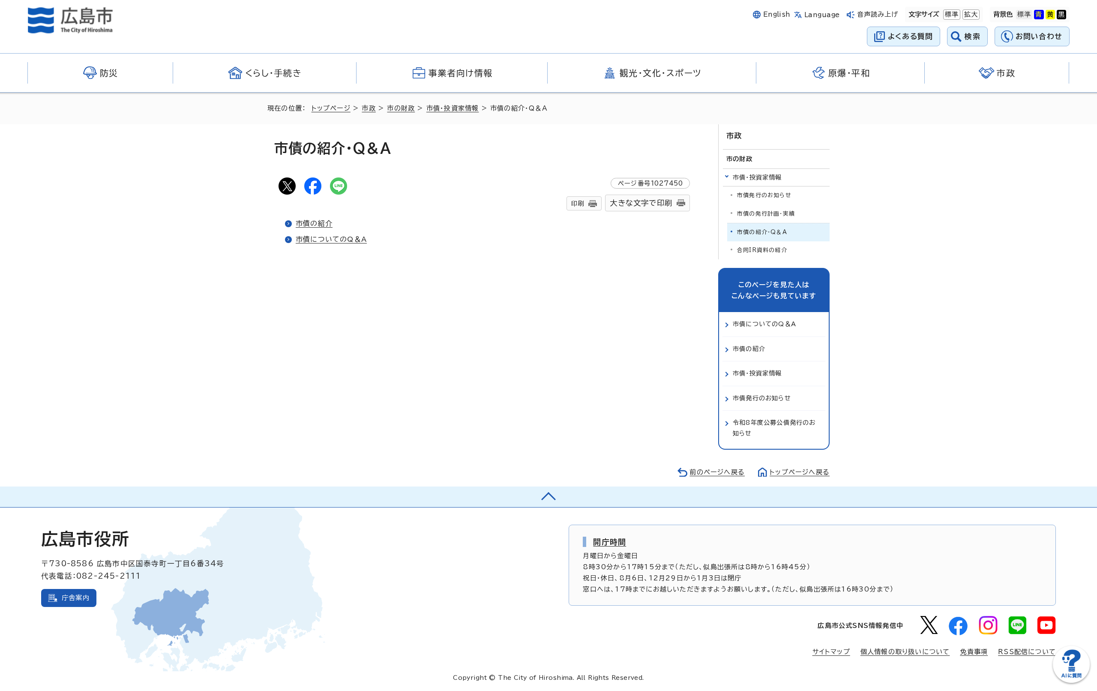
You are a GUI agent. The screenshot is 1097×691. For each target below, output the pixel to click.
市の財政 (401, 108)
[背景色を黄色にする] (1050, 14)
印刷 (577, 203)
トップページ (331, 108)
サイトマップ (831, 652)
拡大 (970, 14)
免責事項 (974, 652)
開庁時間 (609, 542)
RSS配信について (1027, 652)
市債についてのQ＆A (331, 239)
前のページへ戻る (717, 472)
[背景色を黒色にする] (1061, 14)
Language (822, 15)
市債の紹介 (314, 223)
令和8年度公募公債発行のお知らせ (774, 427)
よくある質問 (910, 36)
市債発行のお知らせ (764, 195)
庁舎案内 (76, 598)
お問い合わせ (1039, 36)
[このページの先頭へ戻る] (548, 497)
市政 (368, 108)
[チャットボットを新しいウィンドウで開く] (1071, 681)
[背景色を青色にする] (1038, 14)
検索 (972, 36)
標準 (951, 14)
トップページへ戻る (800, 472)
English (777, 14)
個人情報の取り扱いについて (905, 652)
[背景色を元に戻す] (1024, 14)
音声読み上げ (878, 14)
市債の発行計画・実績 (766, 213)
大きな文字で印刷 (641, 203)
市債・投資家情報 (452, 108)
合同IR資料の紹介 (762, 250)
